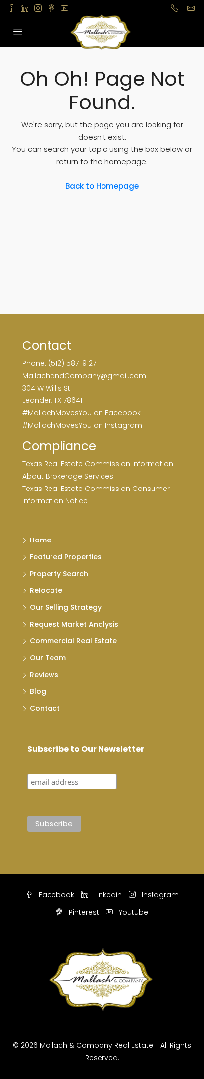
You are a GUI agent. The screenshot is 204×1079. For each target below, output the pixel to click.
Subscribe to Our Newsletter (85, 749)
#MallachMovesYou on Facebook (81, 413)
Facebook (55, 895)
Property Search (59, 574)
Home (40, 540)
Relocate (46, 590)
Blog (38, 691)
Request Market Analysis (74, 624)
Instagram (159, 895)
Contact (45, 708)
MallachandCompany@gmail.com (84, 376)
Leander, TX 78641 (52, 400)
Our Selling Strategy (66, 607)
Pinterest (83, 912)
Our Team (48, 658)
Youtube (132, 912)
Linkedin (107, 895)
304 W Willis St (46, 388)
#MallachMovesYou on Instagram (82, 425)
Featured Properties (66, 557)
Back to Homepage (102, 186)
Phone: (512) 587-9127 (59, 363)
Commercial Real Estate (73, 641)
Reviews (44, 675)
